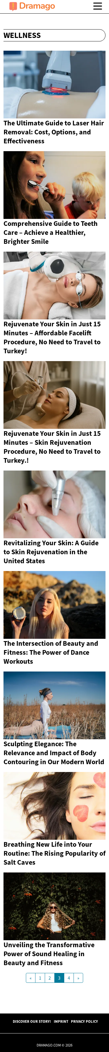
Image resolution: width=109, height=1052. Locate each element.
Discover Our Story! (32, 1021)
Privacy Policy (84, 1021)
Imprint (61, 1021)
